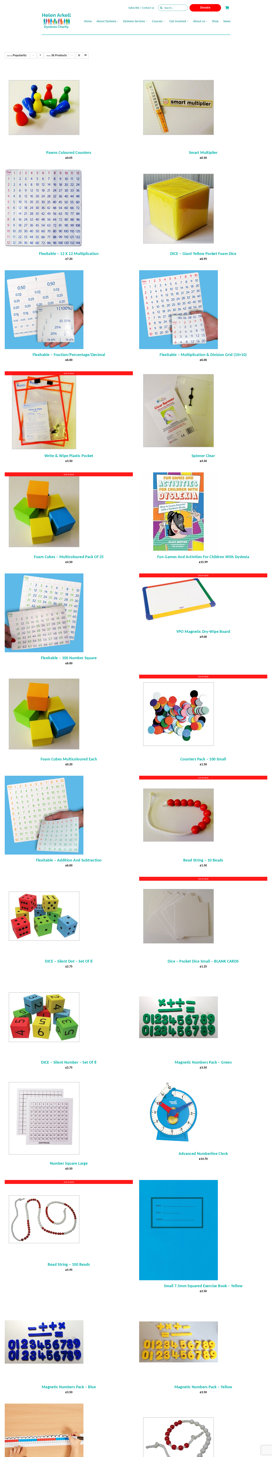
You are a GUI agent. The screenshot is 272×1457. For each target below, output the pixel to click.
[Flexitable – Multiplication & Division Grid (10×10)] (178, 273)
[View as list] (85, 55)
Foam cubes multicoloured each (69, 759)
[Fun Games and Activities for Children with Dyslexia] (178, 475)
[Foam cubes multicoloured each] (44, 677)
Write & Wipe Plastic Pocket (68, 455)
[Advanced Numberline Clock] (173, 1082)
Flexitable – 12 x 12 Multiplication (69, 253)
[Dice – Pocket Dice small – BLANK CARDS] (178, 880)
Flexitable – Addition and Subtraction (69, 860)
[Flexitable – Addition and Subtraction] (44, 778)
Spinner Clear (203, 455)
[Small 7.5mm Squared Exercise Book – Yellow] (178, 1183)
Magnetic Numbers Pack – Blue (69, 1386)
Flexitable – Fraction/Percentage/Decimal (69, 354)
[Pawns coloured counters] (44, 71)
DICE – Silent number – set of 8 (68, 1062)
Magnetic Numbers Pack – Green (203, 1062)
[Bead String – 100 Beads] (44, 1183)
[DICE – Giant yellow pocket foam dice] (178, 172)
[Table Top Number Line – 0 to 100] (44, 1406)
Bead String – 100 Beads (69, 1264)
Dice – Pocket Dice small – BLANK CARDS (203, 961)
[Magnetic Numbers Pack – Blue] (44, 1305)
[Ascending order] (40, 55)
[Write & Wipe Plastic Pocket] (44, 374)
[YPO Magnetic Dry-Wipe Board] (178, 576)
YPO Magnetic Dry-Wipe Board (203, 631)
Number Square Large (69, 1163)
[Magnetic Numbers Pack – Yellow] (178, 1305)
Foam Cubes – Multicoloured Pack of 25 (69, 556)
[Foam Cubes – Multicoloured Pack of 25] (44, 475)
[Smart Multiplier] (178, 71)
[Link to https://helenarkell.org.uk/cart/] (227, 7)
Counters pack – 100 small (203, 759)
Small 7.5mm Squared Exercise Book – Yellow (203, 1285)
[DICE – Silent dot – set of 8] (44, 880)
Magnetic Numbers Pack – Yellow (203, 1386)
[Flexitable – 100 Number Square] (44, 576)
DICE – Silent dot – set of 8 (68, 961)
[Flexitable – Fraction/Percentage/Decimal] (44, 273)
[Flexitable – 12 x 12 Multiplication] (44, 172)
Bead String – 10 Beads (203, 860)
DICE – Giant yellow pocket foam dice (203, 253)
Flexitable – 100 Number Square (69, 657)
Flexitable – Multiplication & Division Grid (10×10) (203, 354)
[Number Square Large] (44, 1082)
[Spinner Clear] (178, 374)
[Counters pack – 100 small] (178, 677)
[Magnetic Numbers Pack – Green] (178, 981)
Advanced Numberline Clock (203, 1153)
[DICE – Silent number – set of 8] (44, 981)
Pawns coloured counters (68, 152)
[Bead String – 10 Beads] (178, 778)
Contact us (148, 7)
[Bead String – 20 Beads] (178, 1406)
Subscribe (133, 7)
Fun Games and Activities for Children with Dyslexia (203, 556)
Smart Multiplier (203, 152)
